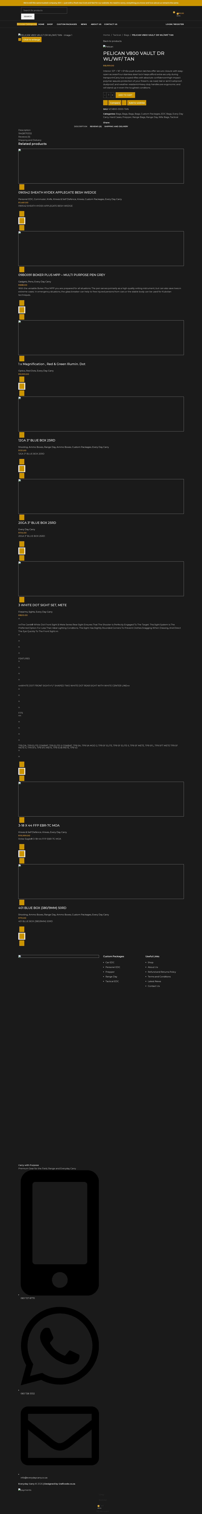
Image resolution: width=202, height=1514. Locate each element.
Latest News (154, 981)
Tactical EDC (112, 981)
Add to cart (125, 95)
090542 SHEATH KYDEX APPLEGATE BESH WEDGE (57, 192)
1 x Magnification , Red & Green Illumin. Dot (51, 364)
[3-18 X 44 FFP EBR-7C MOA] (101, 799)
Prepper (126, 117)
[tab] (80, 126)
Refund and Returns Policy (162, 972)
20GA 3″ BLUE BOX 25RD (37, 523)
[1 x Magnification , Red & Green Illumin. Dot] (101, 337)
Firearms (23, 611)
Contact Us (154, 986)
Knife (49, 199)
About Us (153, 967)
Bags (126, 35)
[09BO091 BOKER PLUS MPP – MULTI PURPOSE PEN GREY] (101, 248)
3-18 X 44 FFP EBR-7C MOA (39, 825)
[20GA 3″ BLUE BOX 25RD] (101, 496)
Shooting (23, 447)
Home (106, 35)
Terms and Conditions (159, 976)
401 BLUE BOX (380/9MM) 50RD (42, 908)
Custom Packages (150, 113)
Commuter (40, 199)
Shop (150, 962)
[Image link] (58, 1059)
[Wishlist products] (167, 13)
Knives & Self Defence (64, 199)
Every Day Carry (113, 199)
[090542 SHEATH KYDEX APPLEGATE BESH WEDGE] (101, 166)
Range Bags (138, 117)
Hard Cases (115, 117)
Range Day (152, 117)
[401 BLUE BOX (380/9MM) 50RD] (101, 881)
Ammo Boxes (36, 447)
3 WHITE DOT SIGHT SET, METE (42, 605)
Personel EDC (25, 199)
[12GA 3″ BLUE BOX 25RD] (101, 413)
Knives (80, 199)
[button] (21, 220)
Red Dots (31, 370)
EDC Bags (166, 113)
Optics (21, 370)
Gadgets (22, 281)
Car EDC (110, 962)
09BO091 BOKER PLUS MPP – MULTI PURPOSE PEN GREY (61, 275)
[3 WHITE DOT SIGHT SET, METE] (101, 578)
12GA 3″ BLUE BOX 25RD (36, 440)
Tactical (117, 35)
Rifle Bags (164, 117)
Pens (30, 281)
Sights (32, 611)
